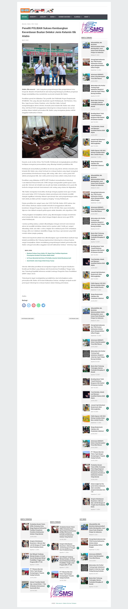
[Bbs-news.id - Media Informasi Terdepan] (37, 10)
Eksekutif (33, 17)
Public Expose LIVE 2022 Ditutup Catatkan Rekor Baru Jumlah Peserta (98, 152)
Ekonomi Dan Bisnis (64, 17)
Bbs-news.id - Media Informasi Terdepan (66, 603)
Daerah (52, 17)
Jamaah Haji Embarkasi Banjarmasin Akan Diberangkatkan (98, 141)
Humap (86, 17)
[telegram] (43, 305)
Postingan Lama (73, 318)
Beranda (24, 17)
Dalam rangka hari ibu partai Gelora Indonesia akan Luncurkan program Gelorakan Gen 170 (98, 488)
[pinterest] (34, 305)
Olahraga (77, 17)
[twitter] (29, 305)
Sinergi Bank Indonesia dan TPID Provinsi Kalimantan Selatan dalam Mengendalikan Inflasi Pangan (98, 63)
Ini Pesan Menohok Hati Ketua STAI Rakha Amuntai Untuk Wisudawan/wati (49, 258)
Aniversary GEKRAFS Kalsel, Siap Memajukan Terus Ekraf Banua (98, 76)
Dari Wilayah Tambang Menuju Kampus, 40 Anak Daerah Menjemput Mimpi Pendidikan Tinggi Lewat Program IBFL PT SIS (37, 558)
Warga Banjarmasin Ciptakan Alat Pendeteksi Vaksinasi (97, 163)
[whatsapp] (38, 305)
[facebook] (24, 305)
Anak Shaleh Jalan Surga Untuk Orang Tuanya (40, 261)
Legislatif (43, 17)
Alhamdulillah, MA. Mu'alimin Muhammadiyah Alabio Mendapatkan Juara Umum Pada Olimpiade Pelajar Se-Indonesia (97, 528)
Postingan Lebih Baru (28, 318)
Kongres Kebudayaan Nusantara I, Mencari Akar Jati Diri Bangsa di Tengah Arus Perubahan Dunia (98, 503)
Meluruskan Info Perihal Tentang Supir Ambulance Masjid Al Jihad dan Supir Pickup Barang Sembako (98, 89)
